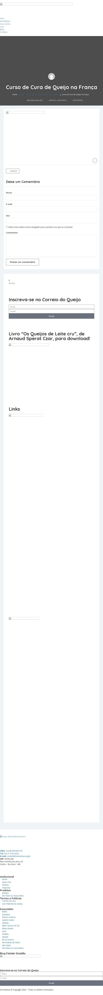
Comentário (12, 232)
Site (8, 215)
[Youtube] (32, 869)
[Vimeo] (39, 869)
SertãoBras (5, 21)
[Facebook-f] (10, 869)
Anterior (13, 171)
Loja (2, 27)
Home (14, 94)
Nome (9, 192)
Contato (3, 32)
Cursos (21, 94)
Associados (5, 24)
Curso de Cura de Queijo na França (42, 94)
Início (2, 18)
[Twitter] (17, 869)
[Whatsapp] (3, 869)
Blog (2, 29)
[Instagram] (25, 869)
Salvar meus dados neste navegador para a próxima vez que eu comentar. (40, 227)
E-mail (9, 204)
